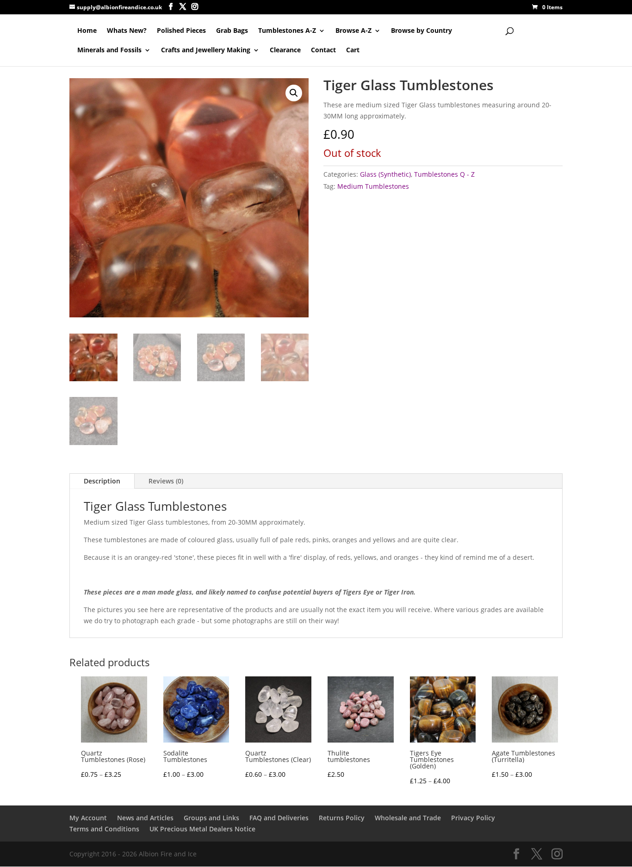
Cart (352, 50)
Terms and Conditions (104, 828)
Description (102, 481)
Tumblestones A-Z (287, 31)
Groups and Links (211, 817)
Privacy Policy (473, 817)
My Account (88, 817)
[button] (293, 93)
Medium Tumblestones (373, 186)
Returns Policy (342, 817)
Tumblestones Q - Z (444, 174)
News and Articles (145, 817)
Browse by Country (421, 31)
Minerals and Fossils (109, 50)
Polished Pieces (181, 31)
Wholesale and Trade (408, 817)
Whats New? (127, 31)
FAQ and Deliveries (279, 817)
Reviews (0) (166, 481)
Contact (323, 50)
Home (87, 31)
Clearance (285, 50)
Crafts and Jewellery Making (205, 50)
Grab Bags (232, 31)
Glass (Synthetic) (385, 174)
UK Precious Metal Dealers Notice (202, 828)
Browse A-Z (353, 31)
